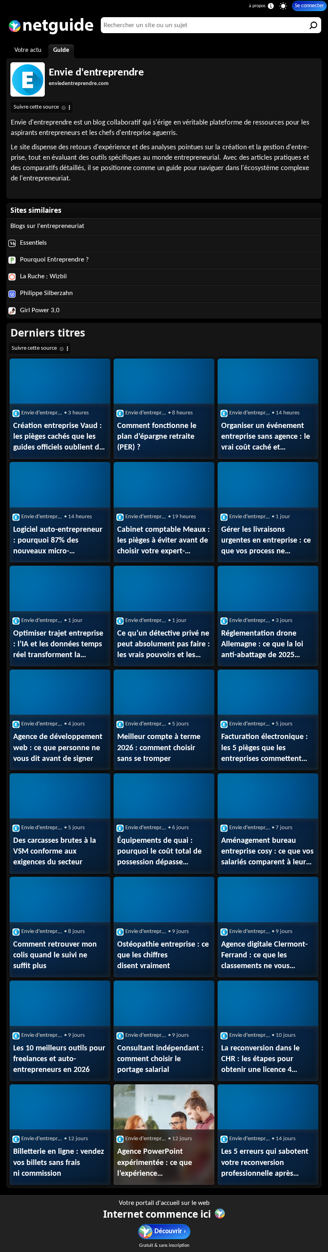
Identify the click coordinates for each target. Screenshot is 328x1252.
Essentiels (32, 243)
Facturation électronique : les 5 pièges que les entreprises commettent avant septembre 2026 (264, 748)
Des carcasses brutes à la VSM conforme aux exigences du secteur (54, 851)
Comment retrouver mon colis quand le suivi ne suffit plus (55, 955)
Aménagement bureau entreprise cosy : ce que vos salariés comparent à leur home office (267, 852)
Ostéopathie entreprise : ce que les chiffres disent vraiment (163, 955)
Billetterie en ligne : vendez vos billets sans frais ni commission (58, 1162)
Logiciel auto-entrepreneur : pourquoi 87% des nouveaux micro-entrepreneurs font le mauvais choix (57, 541)
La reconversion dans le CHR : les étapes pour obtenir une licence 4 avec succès (260, 1060)
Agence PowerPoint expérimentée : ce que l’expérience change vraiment (154, 1163)
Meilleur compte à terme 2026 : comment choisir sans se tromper (158, 748)
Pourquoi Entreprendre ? (53, 259)
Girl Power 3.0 (39, 310)
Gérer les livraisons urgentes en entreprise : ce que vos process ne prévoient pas (266, 541)
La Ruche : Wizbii (42, 276)
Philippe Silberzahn (45, 293)
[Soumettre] (313, 25)
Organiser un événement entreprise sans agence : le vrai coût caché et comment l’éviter (265, 437)
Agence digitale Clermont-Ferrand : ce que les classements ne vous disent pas (264, 956)
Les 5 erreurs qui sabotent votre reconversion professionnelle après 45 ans (264, 1163)
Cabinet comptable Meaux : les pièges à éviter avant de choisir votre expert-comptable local (163, 541)
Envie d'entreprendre (96, 72)
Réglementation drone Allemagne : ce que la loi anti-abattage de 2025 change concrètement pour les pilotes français (266, 645)
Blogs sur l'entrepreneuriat (47, 226)
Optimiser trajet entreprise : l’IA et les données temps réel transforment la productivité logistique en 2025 (58, 645)
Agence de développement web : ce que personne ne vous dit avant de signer (57, 748)
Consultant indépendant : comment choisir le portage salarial (160, 1059)
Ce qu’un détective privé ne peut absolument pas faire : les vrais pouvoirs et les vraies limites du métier (163, 645)
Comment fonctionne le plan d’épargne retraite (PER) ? (156, 437)
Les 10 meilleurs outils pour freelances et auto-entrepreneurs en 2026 (59, 1059)
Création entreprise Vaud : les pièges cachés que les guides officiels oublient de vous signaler (58, 437)
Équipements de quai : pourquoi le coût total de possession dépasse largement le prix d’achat (159, 852)
